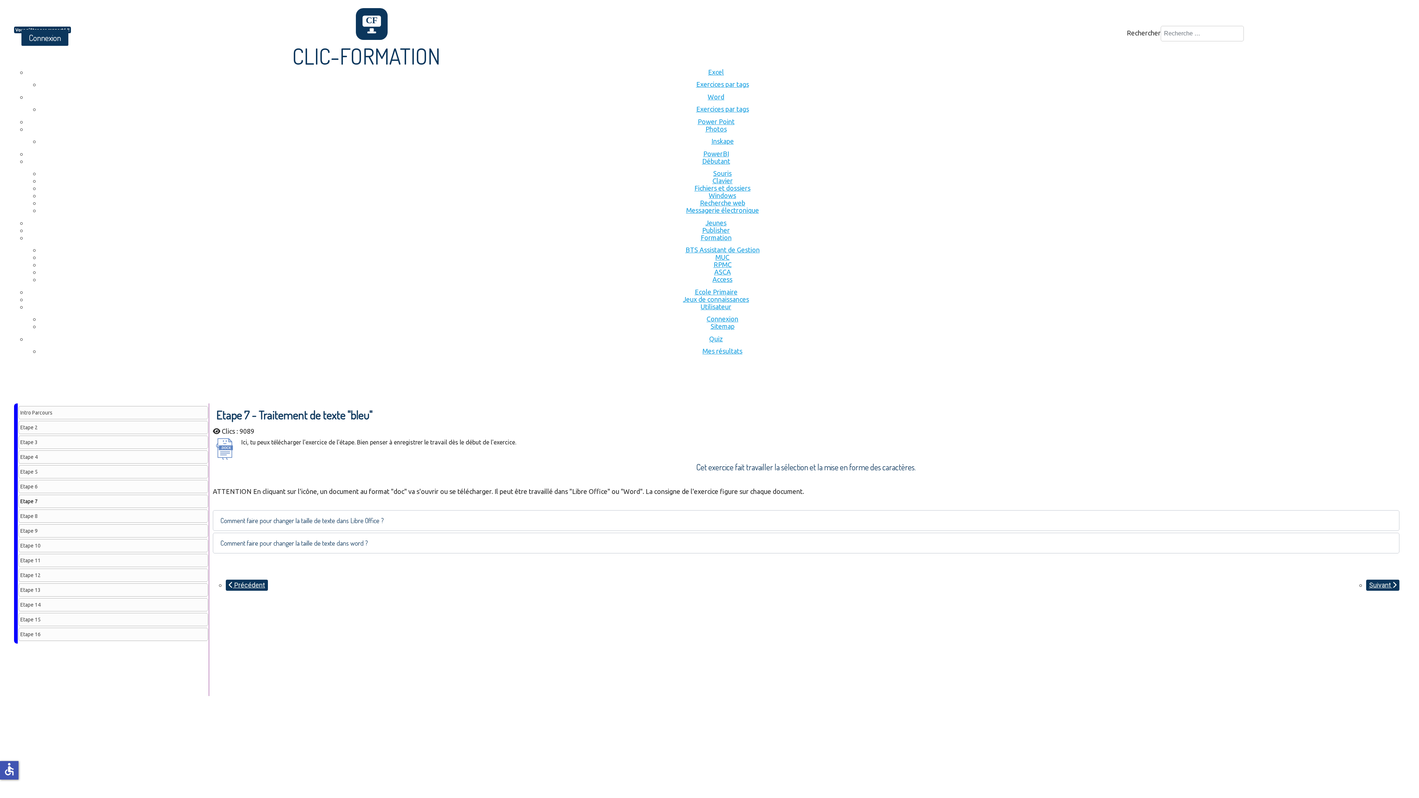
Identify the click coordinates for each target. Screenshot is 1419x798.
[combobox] (1202, 33)
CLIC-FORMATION (366, 56)
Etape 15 (30, 620)
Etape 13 (30, 590)
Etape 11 (30, 560)
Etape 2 (29, 427)
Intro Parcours (36, 413)
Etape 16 (30, 634)
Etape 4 (29, 457)
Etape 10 (30, 546)
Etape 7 (29, 501)
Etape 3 (29, 442)
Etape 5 (29, 472)
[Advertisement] (148, 383)
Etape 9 (29, 531)
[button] (806, 520)
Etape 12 (30, 575)
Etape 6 (29, 487)
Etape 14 (30, 605)
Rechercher (1144, 33)
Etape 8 (29, 516)
